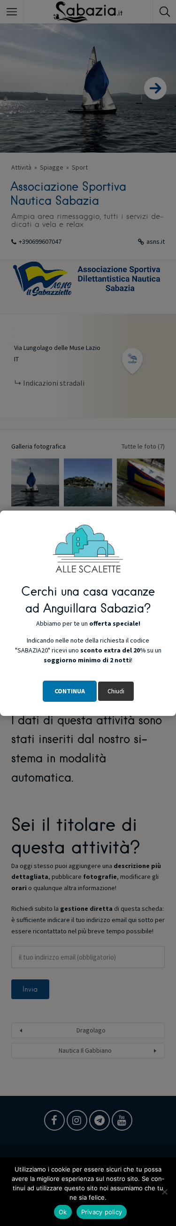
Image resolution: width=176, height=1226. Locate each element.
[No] (164, 1191)
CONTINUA (69, 691)
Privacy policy (101, 1212)
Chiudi (115, 691)
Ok (63, 1212)
